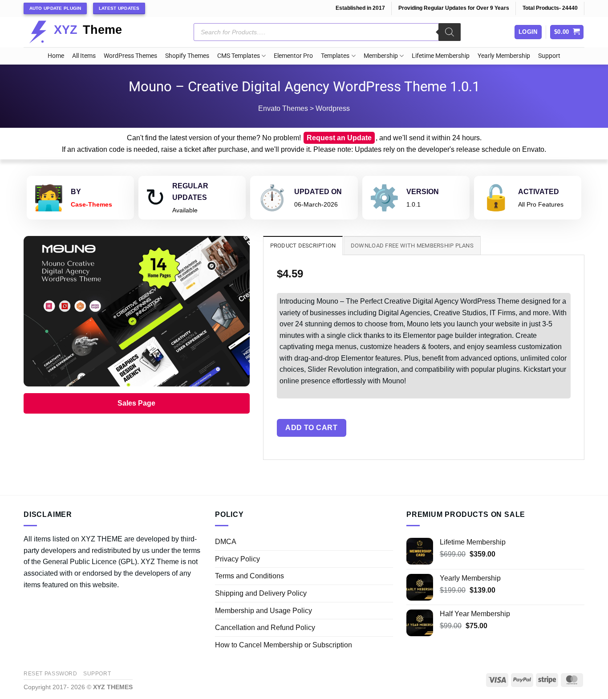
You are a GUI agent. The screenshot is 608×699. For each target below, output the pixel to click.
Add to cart (311, 427)
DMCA (225, 541)
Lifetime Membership (441, 56)
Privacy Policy (237, 559)
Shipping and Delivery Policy (261, 593)
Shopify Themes (187, 56)
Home (56, 56)
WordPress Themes (130, 56)
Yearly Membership (504, 56)
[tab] (303, 245)
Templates (335, 56)
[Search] (449, 32)
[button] (567, 32)
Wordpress (333, 108)
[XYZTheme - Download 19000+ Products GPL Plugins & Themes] (83, 32)
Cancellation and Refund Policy (265, 627)
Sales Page (136, 403)
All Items (84, 56)
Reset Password (50, 674)
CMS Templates (238, 56)
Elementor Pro (293, 56)
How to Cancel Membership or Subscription (283, 645)
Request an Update (339, 138)
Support (549, 56)
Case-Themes (91, 204)
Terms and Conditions (249, 576)
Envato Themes (283, 108)
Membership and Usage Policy (263, 610)
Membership (381, 56)
